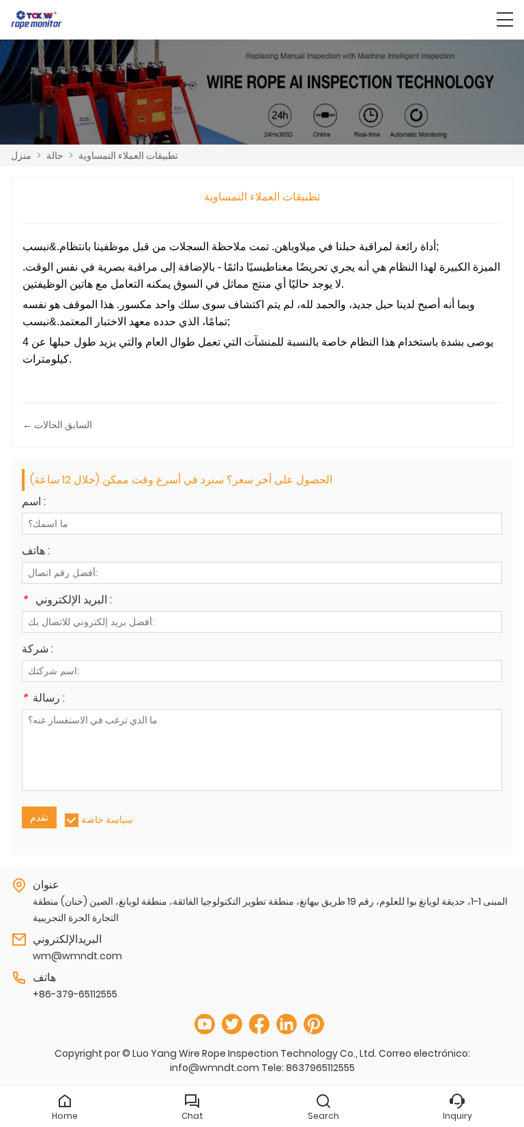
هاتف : (36, 551)
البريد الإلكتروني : (67, 601)
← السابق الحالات (57, 425)
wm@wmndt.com (77, 956)
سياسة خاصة (107, 819)
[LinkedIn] (286, 1024)
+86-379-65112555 (75, 994)
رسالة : (43, 699)
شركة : (37, 650)
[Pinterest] (314, 1024)
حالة (54, 155)
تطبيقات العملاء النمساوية (128, 155)
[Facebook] (259, 1024)
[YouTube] (205, 1024)
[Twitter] (232, 1024)
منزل (21, 155)
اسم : (34, 502)
